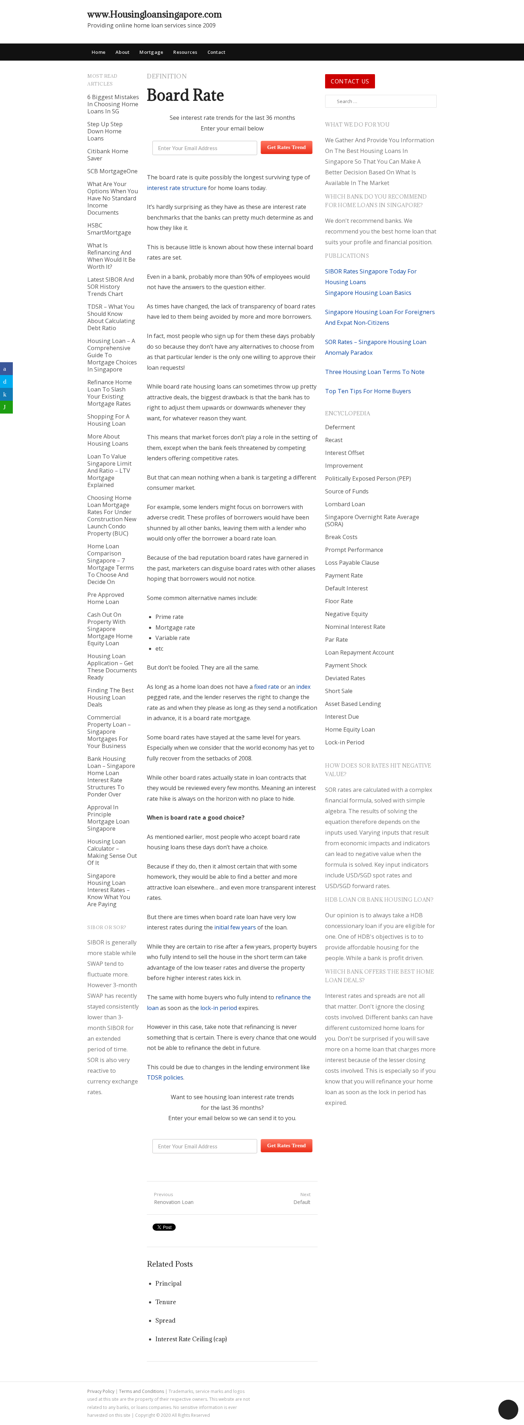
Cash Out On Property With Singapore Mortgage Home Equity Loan (110, 629)
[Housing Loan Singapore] (431, 14)
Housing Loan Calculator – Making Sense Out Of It (112, 852)
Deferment (340, 427)
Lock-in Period (344, 742)
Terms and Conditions (141, 1391)
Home (99, 52)
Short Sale (339, 691)
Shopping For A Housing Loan (108, 419)
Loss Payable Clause (352, 563)
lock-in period (218, 1008)
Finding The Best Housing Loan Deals (110, 697)
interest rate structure (177, 188)
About (122, 52)
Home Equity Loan (350, 729)
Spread (165, 1320)
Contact (216, 52)
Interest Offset (344, 453)
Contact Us (350, 81)
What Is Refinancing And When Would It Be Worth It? (111, 256)
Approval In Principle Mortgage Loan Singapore (108, 817)
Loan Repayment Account (359, 652)
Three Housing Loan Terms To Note (375, 372)
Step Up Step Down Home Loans (105, 131)
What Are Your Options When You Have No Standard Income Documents (112, 198)
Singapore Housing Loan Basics (368, 293)
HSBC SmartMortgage (109, 228)
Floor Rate (339, 601)
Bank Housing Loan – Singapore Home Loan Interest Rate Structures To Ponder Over (111, 776)
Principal (168, 1283)
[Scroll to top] (508, 1410)
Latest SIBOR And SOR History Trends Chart (110, 287)
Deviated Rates (345, 678)
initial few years (235, 927)
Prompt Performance (354, 550)
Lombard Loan (345, 504)
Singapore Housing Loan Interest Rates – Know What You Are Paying (108, 890)
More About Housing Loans (107, 439)
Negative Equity (346, 614)
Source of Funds (347, 491)
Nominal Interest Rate (355, 627)
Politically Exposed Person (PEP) (368, 478)
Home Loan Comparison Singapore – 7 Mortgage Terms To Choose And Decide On (110, 564)
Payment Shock (346, 665)
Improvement (344, 466)
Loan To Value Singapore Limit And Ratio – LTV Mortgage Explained (109, 470)
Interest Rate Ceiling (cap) (191, 1339)
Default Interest (346, 588)
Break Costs (341, 537)
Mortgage (151, 52)
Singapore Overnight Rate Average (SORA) (372, 520)
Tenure (165, 1302)
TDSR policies (165, 1077)
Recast (334, 440)
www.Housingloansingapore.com (154, 14)
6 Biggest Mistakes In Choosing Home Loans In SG (113, 104)
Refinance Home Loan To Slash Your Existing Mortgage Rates (109, 392)
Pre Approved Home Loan (105, 598)
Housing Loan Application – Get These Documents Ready (112, 666)
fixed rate (266, 687)
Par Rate (336, 640)
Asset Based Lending (353, 704)
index (303, 687)
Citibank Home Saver (107, 154)
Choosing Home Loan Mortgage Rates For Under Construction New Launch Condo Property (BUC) (112, 515)
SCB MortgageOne (112, 171)
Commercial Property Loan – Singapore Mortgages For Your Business (109, 731)
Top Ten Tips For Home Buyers (368, 391)
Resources (185, 52)
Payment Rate (344, 575)
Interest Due (342, 717)
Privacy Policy (100, 1391)
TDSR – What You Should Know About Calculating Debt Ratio (111, 317)
